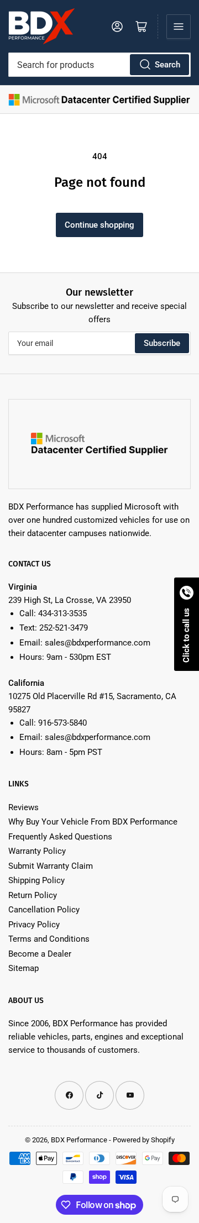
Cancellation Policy (44, 910)
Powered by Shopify (144, 1140)
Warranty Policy (37, 851)
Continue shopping (99, 225)
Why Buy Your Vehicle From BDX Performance (92, 822)
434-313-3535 (62, 613)
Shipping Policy (36, 880)
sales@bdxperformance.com (97, 643)
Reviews (23, 807)
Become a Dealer (39, 954)
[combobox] (99, 65)
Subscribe (162, 343)
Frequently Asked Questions (60, 837)
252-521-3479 (63, 628)
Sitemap (23, 968)
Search (167, 65)
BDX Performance (79, 1140)
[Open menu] (178, 26)
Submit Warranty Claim (50, 866)
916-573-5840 (62, 723)
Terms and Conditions (49, 939)
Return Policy (32, 895)
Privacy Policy (34, 925)
